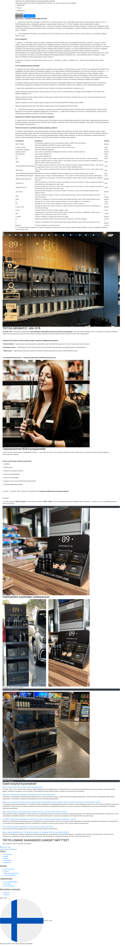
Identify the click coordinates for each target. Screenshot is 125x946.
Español (32, 235)
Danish (6, 235)
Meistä (5, 858)
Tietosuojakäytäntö (9, 875)
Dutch (12, 235)
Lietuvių (67, 235)
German (45, 235)
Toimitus (6, 871)
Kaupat (5, 856)
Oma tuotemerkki (9, 886)
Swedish (90, 235)
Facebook (6, 894)
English (24, 235)
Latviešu (60, 235)
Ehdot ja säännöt (8, 869)
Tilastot (19, 8)
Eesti (18, 235)
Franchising (7, 884)
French (38, 235)
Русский (97, 235)
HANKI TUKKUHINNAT (61, 507)
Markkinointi (21, 10)
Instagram (6, 892)
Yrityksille (6, 326)
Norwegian (75, 235)
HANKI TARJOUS (8, 781)
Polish (83, 235)
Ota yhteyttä (7, 854)
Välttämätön (21, 5)
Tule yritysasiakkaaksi (10, 882)
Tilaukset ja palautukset (11, 873)
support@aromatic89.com (8, 849)
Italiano (52, 235)
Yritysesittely (7, 860)
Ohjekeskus (7, 862)
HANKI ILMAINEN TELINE (11, 689)
